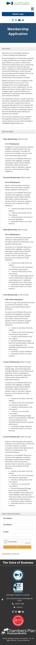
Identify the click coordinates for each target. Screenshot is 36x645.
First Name (7, 518)
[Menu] (32, 9)
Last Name (7, 525)
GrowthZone (14, 554)
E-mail (5, 532)
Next (17, 547)
